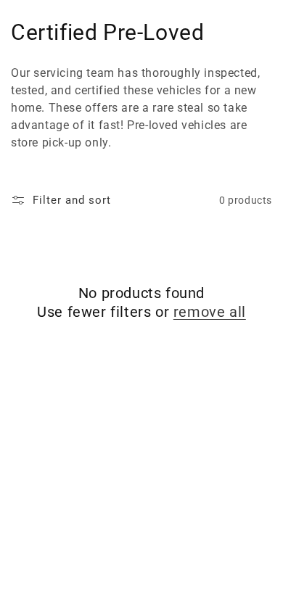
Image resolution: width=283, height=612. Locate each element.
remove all (209, 312)
